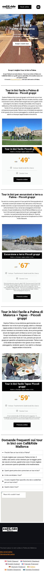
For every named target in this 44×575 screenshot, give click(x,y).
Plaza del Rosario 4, (16, 79)
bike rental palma (6, 552)
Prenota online (22, 179)
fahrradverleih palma (7, 554)
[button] (38, 7)
